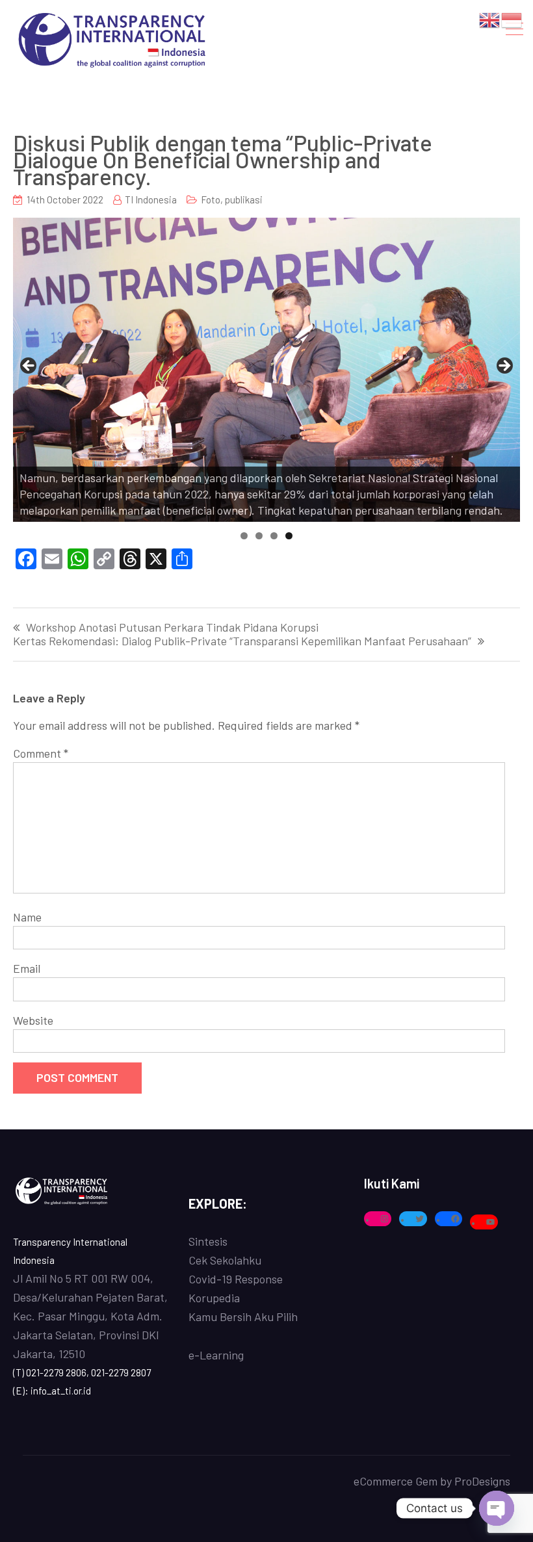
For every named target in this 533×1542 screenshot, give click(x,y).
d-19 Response (246, 1279)
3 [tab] (274, 535)
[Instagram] (384, 1218)
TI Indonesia (151, 199)
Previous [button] (29, 366)
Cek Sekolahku (224, 1260)
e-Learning (216, 1355)
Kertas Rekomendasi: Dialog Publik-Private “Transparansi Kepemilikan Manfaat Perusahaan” (242, 641)
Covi (199, 1279)
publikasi (244, 199)
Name (27, 917)
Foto (210, 199)
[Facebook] (455, 1218)
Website (33, 1020)
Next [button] (504, 366)
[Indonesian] (512, 19)
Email (26, 968)
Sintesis (208, 1241)
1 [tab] (244, 535)
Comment (40, 753)
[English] (490, 19)
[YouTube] (490, 1221)
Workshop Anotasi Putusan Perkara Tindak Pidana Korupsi (172, 627)
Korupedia (214, 1298)
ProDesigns (482, 1481)
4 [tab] (288, 535)
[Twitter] (419, 1218)
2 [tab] (259, 535)
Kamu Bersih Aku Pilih (243, 1316)
